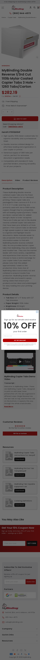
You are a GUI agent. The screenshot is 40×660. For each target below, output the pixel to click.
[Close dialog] (37, 312)
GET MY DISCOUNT (20, 340)
